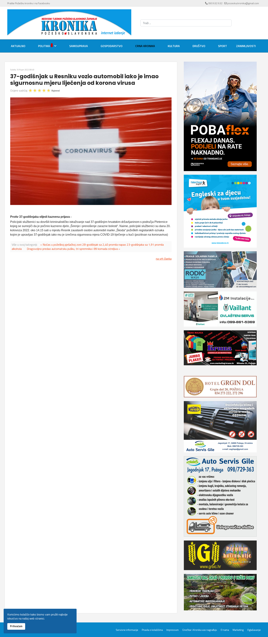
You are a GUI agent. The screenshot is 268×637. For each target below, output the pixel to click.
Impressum (172, 630)
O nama (225, 630)
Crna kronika (145, 46)
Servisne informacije (127, 630)
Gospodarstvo (112, 46)
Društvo (199, 46)
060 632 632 (215, 3)
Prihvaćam (16, 626)
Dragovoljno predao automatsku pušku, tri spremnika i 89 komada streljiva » (73, 249)
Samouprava (78, 46)
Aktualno (18, 46)
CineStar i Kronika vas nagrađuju (199, 630)
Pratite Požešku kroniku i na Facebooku (28, 3)
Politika (44, 46)
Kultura (174, 46)
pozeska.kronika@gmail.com (243, 3)
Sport (222, 46)
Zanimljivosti (246, 46)
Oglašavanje (254, 630)
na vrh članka (164, 258)
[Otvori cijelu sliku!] (91, 151)
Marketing (238, 630)
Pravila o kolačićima (152, 630)
